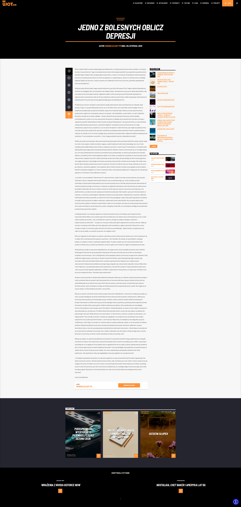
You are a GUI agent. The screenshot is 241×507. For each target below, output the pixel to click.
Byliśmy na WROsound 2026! (165, 100)
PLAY (229, 3)
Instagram (150, 3)
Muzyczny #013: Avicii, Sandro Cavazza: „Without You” (165, 81)
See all (154, 146)
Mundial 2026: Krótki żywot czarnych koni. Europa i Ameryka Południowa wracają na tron (166, 123)
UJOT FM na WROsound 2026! (166, 107)
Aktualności (163, 3)
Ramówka (205, 3)
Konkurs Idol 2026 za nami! (165, 129)
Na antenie (139, 3)
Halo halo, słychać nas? (157, 177)
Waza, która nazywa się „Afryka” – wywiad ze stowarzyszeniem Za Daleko (166, 115)
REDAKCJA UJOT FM (113, 46)
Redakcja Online (71, 455)
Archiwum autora (129, 385)
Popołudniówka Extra (158, 170)
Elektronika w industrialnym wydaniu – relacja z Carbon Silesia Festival (165, 138)
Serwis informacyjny (157, 164)
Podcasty (216, 3)
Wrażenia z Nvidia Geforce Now (60, 485)
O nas (196, 3)
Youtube (187, 3)
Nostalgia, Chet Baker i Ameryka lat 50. (181, 485)
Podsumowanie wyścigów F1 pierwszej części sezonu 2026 (166, 74)
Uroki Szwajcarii (162, 93)
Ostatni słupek (162, 86)
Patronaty (176, 3)
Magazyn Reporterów (158, 158)
